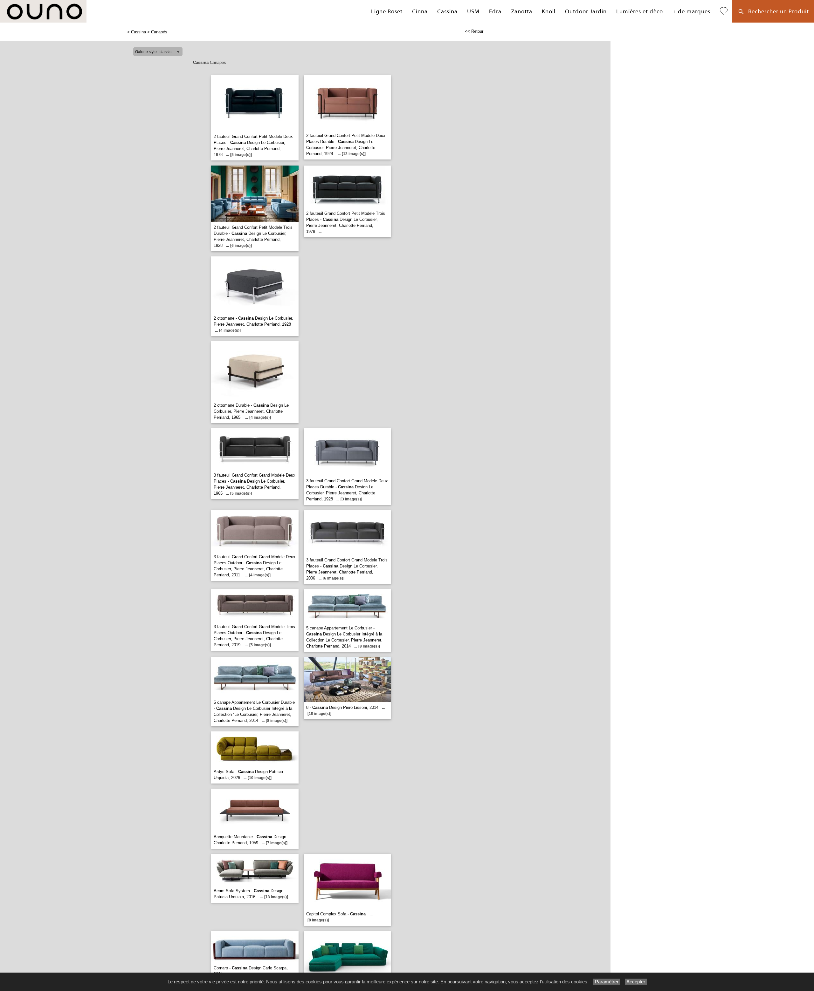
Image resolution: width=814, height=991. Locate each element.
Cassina (447, 11)
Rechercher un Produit (777, 11)
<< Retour (474, 31)
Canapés (159, 32)
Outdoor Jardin (586, 11)
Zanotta (521, 11)
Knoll (548, 11)
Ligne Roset (387, 11)
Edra (495, 11)
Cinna (420, 11)
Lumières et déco (639, 11)
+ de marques (691, 11)
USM (473, 11)
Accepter (635, 981)
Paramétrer (607, 981)
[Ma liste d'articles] (723, 11)
